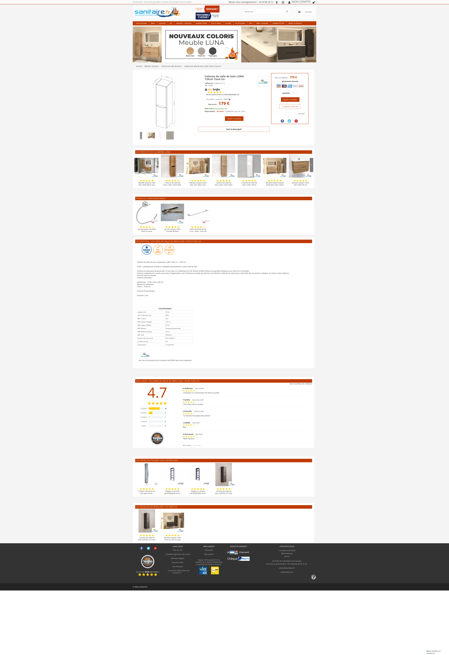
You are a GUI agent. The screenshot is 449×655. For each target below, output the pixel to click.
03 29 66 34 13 (266, 2)
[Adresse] (277, 2)
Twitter (148, 548)
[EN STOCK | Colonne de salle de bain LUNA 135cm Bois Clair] (223, 166)
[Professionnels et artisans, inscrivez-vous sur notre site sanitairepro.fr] (207, 16)
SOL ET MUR (216, 23)
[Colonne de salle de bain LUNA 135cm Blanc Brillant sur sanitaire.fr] (249, 166)
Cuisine (228, 23)
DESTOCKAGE (141, 23)
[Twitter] (289, 121)
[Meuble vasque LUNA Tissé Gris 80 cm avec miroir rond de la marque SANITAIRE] (172, 521)
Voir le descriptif (233, 129)
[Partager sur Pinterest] (296, 121)
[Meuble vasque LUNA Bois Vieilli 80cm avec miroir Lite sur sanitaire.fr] (146, 166)
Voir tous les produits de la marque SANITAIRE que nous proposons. (165, 360)
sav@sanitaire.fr (287, 572)
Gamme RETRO (278, 23)
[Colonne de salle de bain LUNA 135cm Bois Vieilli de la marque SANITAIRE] (172, 166)
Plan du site (177, 550)
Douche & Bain (177, 562)
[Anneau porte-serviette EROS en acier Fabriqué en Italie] (146, 212)
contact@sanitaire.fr (287, 568)
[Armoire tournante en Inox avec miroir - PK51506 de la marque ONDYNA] (146, 474)
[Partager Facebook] (282, 121)
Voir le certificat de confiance (301, 384)
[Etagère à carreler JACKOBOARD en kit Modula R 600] (198, 474)
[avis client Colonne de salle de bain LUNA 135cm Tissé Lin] (208, 92)
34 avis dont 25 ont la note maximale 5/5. (222, 95)
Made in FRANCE (295, 23)
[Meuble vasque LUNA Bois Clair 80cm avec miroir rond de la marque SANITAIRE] (198, 166)
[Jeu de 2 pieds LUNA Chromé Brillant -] (172, 212)
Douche (162, 23)
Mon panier (209, 554)
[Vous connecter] (313, 2)
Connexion (209, 550)
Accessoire (240, 23)
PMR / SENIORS (262, 23)
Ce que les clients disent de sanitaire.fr (178, 571)
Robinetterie (201, 23)
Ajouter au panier (234, 118)
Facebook (141, 548)
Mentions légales (177, 558)
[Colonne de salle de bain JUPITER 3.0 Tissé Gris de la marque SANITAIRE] (223, 474)
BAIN (153, 23)
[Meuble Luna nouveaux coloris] (224, 44)
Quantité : (286, 93)
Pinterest (155, 548)
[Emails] (283, 2)
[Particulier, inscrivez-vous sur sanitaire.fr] (207, 9)
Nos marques (177, 566)
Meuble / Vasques (184, 23)
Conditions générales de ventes (177, 554)
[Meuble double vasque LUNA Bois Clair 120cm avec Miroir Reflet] (274, 166)
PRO (250, 23)
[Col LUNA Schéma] (166, 102)
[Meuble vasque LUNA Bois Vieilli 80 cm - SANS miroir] (300, 166)
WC (171, 23)
